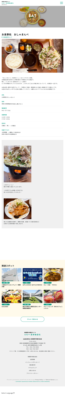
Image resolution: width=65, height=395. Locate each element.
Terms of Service (50, 379)
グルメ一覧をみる (32, 319)
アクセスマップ (32, 367)
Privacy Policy (39, 379)
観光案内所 (32, 365)
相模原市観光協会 (32, 356)
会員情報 (32, 359)
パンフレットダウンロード (32, 362)
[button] (4, 56)
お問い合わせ (32, 370)
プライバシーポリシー (32, 373)
